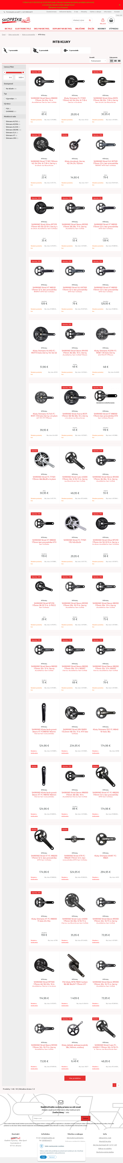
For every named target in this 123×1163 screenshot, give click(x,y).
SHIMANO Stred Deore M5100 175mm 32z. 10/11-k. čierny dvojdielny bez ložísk (106, 921)
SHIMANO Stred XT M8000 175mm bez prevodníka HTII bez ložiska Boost (105, 416)
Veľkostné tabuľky (65, 12)
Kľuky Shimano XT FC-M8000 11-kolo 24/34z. (44, 920)
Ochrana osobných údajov (75, 1141)
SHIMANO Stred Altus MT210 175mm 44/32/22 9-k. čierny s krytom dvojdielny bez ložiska (105, 542)
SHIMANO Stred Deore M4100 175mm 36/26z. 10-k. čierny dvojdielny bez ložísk (106, 479)
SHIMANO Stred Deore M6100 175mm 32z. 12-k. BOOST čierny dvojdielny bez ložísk (106, 668)
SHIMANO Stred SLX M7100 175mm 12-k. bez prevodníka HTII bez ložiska (74, 289)
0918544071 (47, 1140)
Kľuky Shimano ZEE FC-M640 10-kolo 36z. (105, 730)
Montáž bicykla (105, 1141)
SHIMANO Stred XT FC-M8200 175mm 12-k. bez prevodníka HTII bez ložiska (44, 857)
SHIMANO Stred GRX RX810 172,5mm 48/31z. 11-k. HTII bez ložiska (75, 731)
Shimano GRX (12, 138)
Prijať (43, 1157)
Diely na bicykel (42, 28)
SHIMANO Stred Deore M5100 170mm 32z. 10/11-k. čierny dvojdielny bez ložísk (44, 1047)
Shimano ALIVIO (13, 127)
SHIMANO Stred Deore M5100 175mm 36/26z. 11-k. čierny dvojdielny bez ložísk (75, 226)
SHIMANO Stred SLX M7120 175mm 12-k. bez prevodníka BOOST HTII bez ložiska (105, 163)
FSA (8, 108)
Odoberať (85, 1118)
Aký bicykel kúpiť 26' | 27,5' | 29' (105, 1145)
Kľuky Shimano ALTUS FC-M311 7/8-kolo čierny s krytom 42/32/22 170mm (44, 416)
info (67, 1112)
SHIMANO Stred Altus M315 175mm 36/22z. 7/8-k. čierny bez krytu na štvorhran (105, 100)
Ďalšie (91, 28)
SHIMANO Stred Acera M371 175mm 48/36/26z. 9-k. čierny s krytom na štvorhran (75, 416)
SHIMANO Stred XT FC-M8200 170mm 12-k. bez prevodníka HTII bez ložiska (106, 794)
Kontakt (117, 12)
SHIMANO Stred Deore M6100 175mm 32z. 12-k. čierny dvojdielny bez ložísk (44, 668)
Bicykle (8, 28)
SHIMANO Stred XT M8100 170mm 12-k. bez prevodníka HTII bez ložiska (105, 289)
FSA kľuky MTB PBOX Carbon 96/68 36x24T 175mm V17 (75, 983)
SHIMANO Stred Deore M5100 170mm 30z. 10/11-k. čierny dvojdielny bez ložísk (106, 984)
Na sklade (11, 88)
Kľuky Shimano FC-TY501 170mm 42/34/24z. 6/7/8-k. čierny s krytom (75, 100)
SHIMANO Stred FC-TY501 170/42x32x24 (75, 541)
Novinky (102, 28)
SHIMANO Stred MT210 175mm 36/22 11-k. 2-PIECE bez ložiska (44, 605)
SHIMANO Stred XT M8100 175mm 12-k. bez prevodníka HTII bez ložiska (105, 226)
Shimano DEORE (13, 130)
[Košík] (111, 20)
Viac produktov (75, 1078)
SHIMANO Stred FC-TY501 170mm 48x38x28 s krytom (44, 478)
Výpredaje (11, 98)
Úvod (3, 34)
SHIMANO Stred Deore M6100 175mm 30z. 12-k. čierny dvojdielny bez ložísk (106, 605)
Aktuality (84, 12)
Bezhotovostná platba (105, 1152)
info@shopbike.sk (48, 1138)
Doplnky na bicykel (62, 28)
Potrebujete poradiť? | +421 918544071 (19, 12)
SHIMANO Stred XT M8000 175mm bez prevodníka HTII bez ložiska (44, 542)
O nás (76, 12)
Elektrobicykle (23, 28)
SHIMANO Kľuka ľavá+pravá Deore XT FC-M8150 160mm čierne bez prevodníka (44, 794)
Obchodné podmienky (75, 1138)
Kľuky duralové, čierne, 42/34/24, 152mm (75, 162)
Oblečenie (80, 28)
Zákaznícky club (105, 1138)
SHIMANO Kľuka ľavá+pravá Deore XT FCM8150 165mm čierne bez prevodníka (44, 731)
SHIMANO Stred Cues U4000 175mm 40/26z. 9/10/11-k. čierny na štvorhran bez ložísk (75, 921)
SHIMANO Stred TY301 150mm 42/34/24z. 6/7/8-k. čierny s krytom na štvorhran (44, 163)
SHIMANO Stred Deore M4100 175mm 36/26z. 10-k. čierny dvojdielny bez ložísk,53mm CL (75, 353)
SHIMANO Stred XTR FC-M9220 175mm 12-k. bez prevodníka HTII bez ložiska (75, 857)
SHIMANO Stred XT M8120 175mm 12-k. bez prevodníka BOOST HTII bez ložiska (44, 289)
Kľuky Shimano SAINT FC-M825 (105, 856)
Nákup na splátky (105, 1148)
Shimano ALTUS (13, 121)
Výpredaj (113, 28)
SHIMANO (11, 111)
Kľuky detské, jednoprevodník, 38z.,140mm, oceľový (75, 1046)
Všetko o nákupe (95, 12)
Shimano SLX (12, 132)
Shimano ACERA (13, 124)
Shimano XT (11, 135)
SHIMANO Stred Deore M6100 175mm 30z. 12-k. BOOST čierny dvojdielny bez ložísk (75, 668)
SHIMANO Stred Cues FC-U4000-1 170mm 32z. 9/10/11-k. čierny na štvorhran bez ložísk (106, 1048)
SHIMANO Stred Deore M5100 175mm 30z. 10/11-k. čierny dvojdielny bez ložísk (75, 605)
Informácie (107, 12)
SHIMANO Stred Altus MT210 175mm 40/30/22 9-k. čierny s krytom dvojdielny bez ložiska (44, 226)
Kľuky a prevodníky (28, 34)
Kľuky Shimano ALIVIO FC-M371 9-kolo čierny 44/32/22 (44, 351)
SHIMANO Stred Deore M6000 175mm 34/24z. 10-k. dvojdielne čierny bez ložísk (44, 100)
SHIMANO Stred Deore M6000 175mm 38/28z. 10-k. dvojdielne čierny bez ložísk (75, 794)
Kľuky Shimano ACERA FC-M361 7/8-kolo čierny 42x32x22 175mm (105, 352)
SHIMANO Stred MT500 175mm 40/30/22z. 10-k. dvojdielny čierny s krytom (44, 984)
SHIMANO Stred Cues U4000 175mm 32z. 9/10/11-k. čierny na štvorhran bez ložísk (75, 479)
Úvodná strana (51, 12)
